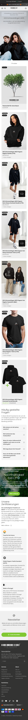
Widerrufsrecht (4, 692)
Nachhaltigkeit (18, 674)
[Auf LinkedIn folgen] (13, 701)
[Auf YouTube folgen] (6, 701)
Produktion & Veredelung (20, 676)
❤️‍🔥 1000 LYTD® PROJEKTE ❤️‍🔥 (14, 4)
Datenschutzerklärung (6, 687)
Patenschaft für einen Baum (11, 106)
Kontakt (3, 696)
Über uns (17, 669)
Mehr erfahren (14, 493)
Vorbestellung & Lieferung (6, 676)
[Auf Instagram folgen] (2, 701)
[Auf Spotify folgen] (17, 701)
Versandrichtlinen (5, 690)
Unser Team (18, 671)
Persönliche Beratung (6, 674)
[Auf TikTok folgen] (10, 701)
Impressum (3, 685)
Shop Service (4, 671)
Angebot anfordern (5, 678)
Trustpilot (20, 1)
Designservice (4, 669)
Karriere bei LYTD (19, 678)
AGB (2, 694)
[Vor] (26, 5)
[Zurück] (1, 5)
